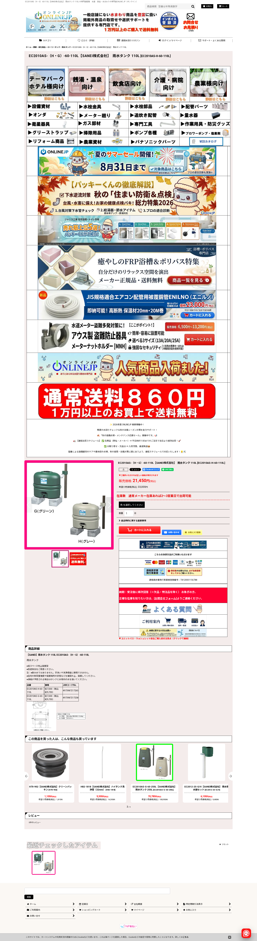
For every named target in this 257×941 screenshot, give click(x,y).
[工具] (154, 124)
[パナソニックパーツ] (154, 141)
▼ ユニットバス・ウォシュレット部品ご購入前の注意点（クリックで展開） (154, 638)
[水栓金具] (103, 106)
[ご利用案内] (173, 621)
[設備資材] (52, 106)
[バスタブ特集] (127, 267)
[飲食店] (127, 84)
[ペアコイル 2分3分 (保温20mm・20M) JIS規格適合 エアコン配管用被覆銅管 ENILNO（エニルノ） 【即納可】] (127, 305)
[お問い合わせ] (190, 20)
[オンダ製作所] (52, 115)
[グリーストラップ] (52, 132)
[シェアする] (123, 469)
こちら (186, 937)
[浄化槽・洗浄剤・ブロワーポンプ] (205, 132)
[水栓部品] (154, 106)
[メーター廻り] (103, 115)
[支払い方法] (173, 562)
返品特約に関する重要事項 (133, 520)
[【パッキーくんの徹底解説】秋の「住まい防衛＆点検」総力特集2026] (127, 195)
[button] (128, 41)
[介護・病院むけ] (168, 84)
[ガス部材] (103, 124)
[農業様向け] (208, 84)
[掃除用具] (103, 132)
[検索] (193, 6)
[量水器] (205, 115)
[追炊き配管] (154, 115)
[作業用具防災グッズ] (205, 124)
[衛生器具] (52, 124)
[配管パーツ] (205, 106)
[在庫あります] (127, 367)
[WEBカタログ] (205, 141)
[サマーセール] (127, 161)
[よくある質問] (173, 608)
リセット (225, 844)
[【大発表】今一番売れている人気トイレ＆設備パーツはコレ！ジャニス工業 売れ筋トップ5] (127, 230)
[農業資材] (103, 141)
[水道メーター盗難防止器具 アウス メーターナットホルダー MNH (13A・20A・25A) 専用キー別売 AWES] (127, 336)
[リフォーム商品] (52, 141)
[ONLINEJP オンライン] (54, 20)
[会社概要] (169, 12)
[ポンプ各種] (154, 132)
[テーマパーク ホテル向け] (46, 84)
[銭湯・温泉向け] (87, 84)
